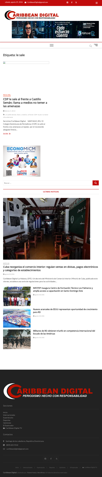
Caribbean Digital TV (14, 428)
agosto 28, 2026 (9, 274)
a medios (24, 115)
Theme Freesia (31, 473)
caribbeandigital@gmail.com (17, 449)
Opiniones (7, 423)
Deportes (6, 420)
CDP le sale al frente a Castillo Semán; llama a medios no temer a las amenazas (25, 102)
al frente (30, 115)
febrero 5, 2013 (9, 111)
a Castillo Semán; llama (13, 115)
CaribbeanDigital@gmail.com (37, 2)
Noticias (6, 263)
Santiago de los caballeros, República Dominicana (24, 441)
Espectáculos (8, 418)
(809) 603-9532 (12, 445)
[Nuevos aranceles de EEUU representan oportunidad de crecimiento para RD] (17, 318)
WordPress (41, 473)
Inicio (5, 412)
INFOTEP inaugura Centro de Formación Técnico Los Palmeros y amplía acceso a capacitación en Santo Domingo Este (63, 289)
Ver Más (8, 133)
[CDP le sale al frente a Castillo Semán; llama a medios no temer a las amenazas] (26, 76)
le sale (40, 115)
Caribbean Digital (10, 472)
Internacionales (9, 415)
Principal (7, 95)
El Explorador (8, 425)
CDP (35, 115)
